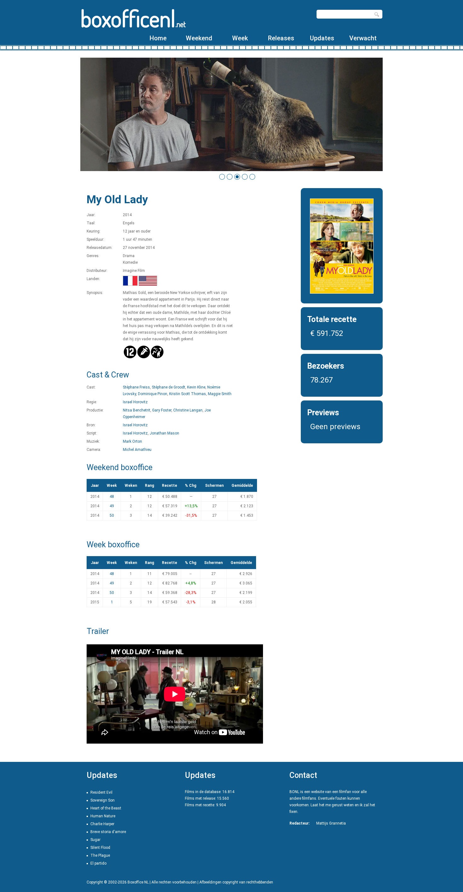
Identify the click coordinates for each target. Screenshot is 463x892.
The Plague (100, 855)
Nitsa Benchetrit (136, 410)
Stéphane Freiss (136, 387)
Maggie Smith (220, 394)
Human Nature (102, 816)
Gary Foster (161, 410)
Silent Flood (100, 847)
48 (112, 496)
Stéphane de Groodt (168, 387)
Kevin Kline (196, 387)
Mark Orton (132, 441)
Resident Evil (101, 792)
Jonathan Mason (164, 433)
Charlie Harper (102, 824)
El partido (98, 863)
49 (112, 506)
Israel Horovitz (135, 402)
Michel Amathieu (137, 449)
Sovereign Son (102, 800)
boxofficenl (133, 18)
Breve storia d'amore (108, 832)
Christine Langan (188, 410)
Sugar (95, 839)
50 (112, 515)
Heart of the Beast (105, 808)
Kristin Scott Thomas (187, 394)
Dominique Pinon (152, 394)
